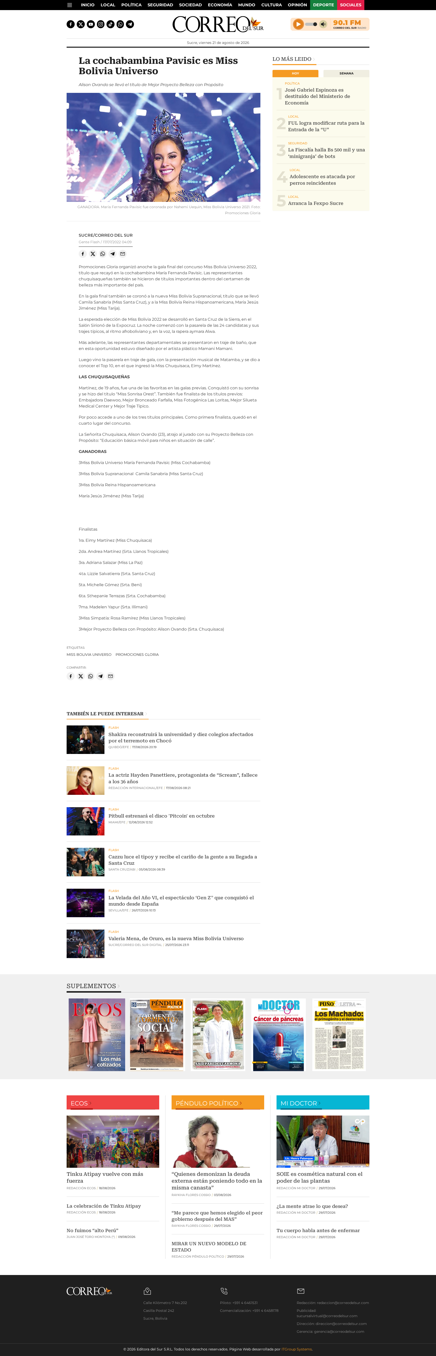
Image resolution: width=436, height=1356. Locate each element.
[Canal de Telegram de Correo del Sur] (130, 24)
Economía (220, 5)
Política (131, 5)
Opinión (297, 5)
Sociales (350, 5)
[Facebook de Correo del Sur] (71, 24)
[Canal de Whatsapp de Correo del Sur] (120, 24)
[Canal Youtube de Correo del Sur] (91, 24)
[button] (163, 148)
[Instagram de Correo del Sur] (100, 24)
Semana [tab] (346, 73)
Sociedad (190, 5)
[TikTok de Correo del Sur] (110, 24)
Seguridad (160, 5)
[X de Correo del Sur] (81, 24)
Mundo (246, 5)
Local (108, 5)
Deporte (323, 5)
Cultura (271, 5)
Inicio (88, 5)
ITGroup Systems (297, 1349)
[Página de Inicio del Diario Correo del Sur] (218, 24)
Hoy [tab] (295, 73)
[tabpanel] (97, 1034)
